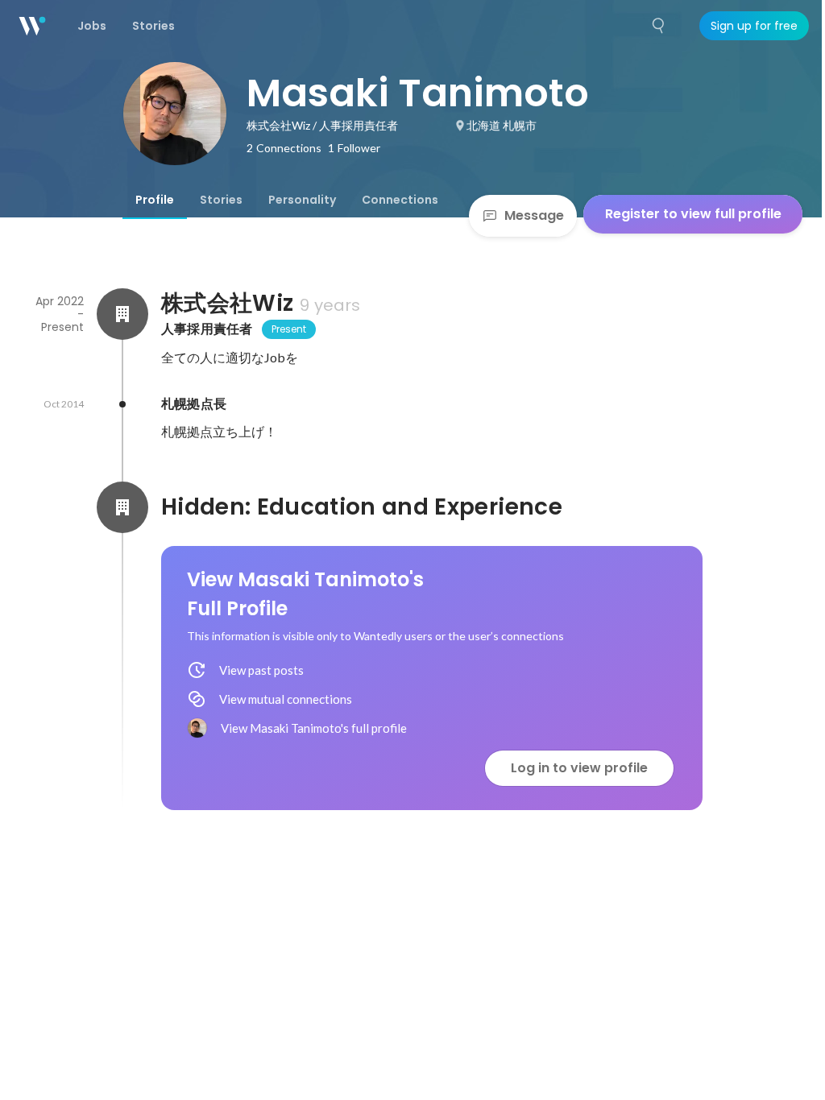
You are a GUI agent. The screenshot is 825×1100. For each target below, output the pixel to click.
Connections (400, 200)
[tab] (154, 199)
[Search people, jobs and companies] (659, 26)
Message (534, 215)
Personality (302, 200)
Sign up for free (754, 26)
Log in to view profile (579, 768)
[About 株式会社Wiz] (122, 314)
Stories (221, 200)
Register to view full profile (693, 214)
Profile (154, 200)
